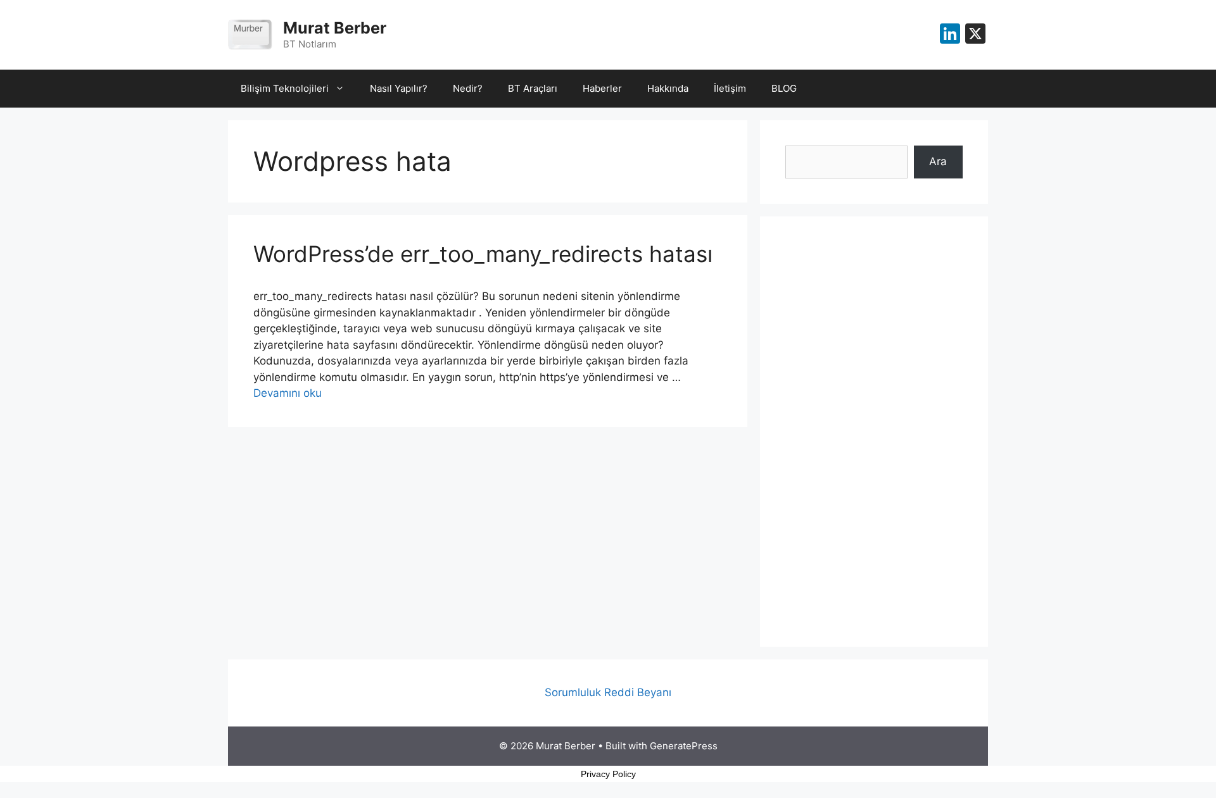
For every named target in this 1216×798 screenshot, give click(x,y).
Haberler (602, 88)
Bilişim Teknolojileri (285, 88)
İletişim (730, 88)
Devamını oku (287, 393)
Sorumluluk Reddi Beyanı (608, 692)
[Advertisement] (874, 431)
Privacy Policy (608, 774)
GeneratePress (684, 746)
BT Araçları (532, 88)
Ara (938, 161)
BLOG (784, 88)
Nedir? (468, 88)
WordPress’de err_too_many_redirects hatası (482, 253)
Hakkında (667, 88)
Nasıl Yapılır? (399, 88)
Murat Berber (334, 27)
